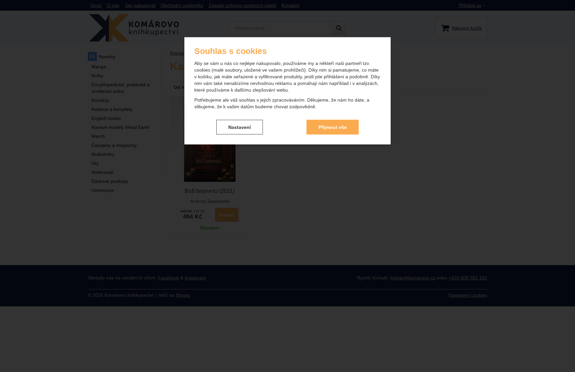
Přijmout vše (332, 127)
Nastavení (239, 127)
